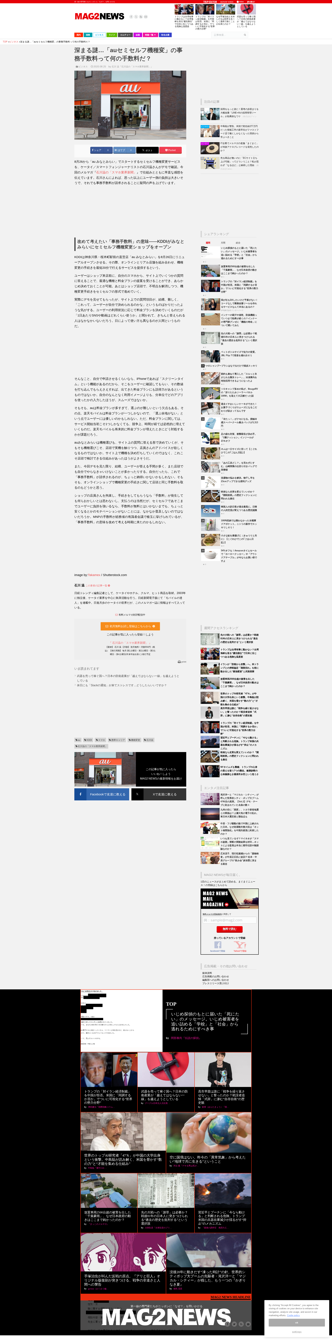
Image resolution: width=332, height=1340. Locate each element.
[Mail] (146, 17)
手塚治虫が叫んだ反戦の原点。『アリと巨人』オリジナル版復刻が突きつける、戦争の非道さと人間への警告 (122, 1280)
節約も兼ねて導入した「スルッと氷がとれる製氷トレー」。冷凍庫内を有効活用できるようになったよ (239, 377)
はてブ (121, 150)
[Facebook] (131, 17)
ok (296, 1322)
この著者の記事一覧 (96, 585)
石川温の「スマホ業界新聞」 (116, 172)
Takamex (94, 575)
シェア (97, 150)
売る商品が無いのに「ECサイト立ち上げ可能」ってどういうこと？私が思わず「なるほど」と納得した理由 (239, 162)
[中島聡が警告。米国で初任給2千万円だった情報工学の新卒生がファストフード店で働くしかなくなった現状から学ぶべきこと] (210, 136)
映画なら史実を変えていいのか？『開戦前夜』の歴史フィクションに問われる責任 (239, 495)
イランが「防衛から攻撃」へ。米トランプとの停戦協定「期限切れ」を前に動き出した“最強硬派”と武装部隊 (239, 668)
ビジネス (83, 66)
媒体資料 (207, 973)
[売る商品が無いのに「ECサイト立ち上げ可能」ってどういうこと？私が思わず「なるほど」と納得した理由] (210, 168)
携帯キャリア (118, 740)
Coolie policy (293, 1315)
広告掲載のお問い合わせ (215, 976)
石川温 (149, 740)
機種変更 (135, 740)
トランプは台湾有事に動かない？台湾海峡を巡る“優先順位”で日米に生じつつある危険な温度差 (184, 21)
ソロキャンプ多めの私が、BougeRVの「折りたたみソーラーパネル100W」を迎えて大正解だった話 (239, 392)
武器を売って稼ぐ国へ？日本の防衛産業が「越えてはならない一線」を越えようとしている (246, 21)
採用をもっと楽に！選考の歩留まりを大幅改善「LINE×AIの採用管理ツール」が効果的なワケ (239, 113)
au (79, 740)
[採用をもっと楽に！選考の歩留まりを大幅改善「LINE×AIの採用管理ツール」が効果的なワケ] (210, 119)
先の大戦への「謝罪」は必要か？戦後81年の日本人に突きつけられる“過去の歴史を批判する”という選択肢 (239, 638)
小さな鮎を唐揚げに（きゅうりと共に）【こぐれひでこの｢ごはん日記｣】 (239, 539)
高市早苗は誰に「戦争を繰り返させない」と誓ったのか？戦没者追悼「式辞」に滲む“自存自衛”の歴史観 (239, 712)
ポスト (149, 150)
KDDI (89, 740)
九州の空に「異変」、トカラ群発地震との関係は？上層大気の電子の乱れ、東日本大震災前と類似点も (239, 813)
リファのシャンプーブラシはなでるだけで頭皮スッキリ (229, 365)
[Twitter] (136, 17)
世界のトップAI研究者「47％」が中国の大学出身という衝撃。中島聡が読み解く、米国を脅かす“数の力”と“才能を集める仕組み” (123, 1159)
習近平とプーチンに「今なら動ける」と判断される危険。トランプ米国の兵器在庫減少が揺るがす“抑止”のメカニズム (222, 1218)
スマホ (101, 740)
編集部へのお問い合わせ (215, 979)
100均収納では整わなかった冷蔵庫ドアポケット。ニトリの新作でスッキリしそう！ (239, 524)
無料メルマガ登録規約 (212, 914)
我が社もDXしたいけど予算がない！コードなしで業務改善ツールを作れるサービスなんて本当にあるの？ (239, 303)
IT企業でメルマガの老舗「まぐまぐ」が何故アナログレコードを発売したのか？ (239, 147)
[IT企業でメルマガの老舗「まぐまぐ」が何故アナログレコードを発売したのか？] (210, 153)
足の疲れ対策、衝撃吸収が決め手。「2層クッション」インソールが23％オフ (239, 437)
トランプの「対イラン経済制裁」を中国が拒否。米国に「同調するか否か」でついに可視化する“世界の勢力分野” (205, 22)
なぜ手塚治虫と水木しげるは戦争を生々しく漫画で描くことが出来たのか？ (225, 20)
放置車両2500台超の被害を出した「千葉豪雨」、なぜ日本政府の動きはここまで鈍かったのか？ (239, 270)
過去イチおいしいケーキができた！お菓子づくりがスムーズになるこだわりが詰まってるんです (239, 407)
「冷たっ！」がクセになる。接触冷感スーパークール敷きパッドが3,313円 (239, 422)
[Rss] (141, 17)
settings (296, 1332)
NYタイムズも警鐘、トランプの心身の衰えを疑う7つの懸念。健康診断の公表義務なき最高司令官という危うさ (239, 771)
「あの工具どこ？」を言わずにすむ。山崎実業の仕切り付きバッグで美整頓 (239, 466)
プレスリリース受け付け (215, 983)
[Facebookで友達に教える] (101, 788)
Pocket (172, 150)
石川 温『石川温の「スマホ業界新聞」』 (132, 66)
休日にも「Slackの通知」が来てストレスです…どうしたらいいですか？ (122, 685)
